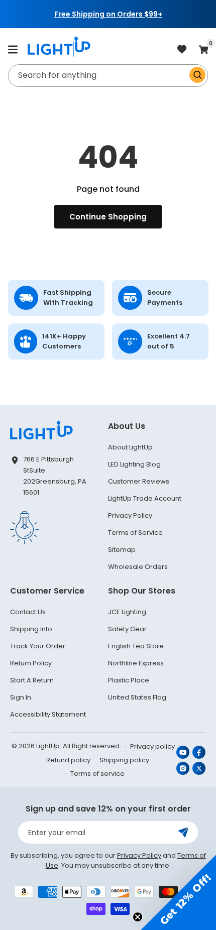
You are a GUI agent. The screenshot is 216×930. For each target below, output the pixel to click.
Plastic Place (128, 680)
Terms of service (97, 773)
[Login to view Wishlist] (181, 50)
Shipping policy (124, 760)
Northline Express (136, 663)
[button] (13, 49)
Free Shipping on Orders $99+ (108, 14)
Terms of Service (135, 532)
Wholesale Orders (138, 566)
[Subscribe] (183, 832)
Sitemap (122, 549)
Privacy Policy (130, 515)
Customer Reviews (138, 481)
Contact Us (28, 612)
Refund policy (68, 760)
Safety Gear (127, 629)
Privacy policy (152, 746)
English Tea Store (136, 646)
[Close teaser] (138, 917)
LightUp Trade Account (144, 498)
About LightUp (130, 447)
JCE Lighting (127, 612)
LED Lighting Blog (134, 464)
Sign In (20, 697)
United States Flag (137, 697)
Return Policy (31, 663)
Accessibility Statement (48, 714)
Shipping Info (31, 629)
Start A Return (32, 680)
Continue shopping (108, 216)
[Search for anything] (197, 75)
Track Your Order (37, 646)
